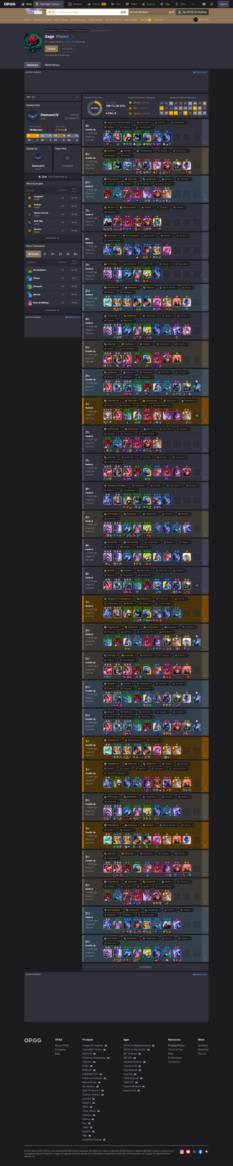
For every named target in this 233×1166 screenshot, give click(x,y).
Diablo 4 (86, 1102)
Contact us (174, 1061)
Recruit (202, 1053)
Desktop (86, 1115)
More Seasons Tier (99, 30)
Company (60, 1049)
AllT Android (130, 1053)
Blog (57, 1053)
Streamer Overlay (91, 1139)
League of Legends (92, 1045)
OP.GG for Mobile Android (136, 1045)
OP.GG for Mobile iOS (134, 1049)
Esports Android (132, 1086)
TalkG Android (131, 1078)
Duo (84, 1123)
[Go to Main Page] (9, 4)
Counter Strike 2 (91, 1094)
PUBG (85, 1066)
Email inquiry (175, 1057)
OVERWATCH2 (90, 1074)
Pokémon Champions (94, 1057)
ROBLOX (87, 1070)
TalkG (85, 1127)
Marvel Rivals (89, 1082)
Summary (32, 65)
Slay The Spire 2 (91, 1090)
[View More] (193, 4)
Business (203, 1045)
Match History (52, 65)
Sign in (223, 4)
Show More (51, 238)
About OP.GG (62, 1045)
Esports (86, 1131)
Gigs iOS (127, 1074)
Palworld (87, 1053)
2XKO (85, 1106)
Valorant (87, 1061)
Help (170, 1053)
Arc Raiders (88, 1086)
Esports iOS (129, 1090)
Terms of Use (175, 1049)
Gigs (84, 1135)
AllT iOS (127, 1057)
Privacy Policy (176, 1045)
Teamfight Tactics (49, 4)
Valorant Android (132, 1061)
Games (86, 1119)
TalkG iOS (128, 1082)
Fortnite (86, 1098)
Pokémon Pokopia (92, 1078)
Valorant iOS (130, 1066)
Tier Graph (67, 48)
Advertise (203, 1049)
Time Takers (89, 1111)
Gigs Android (130, 1070)
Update (51, 48)
